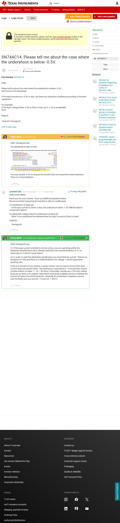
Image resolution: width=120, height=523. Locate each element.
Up (11, 184)
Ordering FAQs (10, 515)
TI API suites (9, 499)
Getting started (68, 10)
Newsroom (9, 456)
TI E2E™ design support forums (78, 450)
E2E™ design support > (12, 10)
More (33, 18)
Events (7, 466)
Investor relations (12, 472)
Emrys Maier (16, 137)
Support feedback (117, 492)
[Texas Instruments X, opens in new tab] (87, 500)
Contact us (69, 445)
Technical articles (41, 10)
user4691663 (13, 70)
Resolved (97, 30)
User (117, 3)
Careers (7, 450)
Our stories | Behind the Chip (17, 461)
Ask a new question (106, 16)
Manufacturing (11, 477)
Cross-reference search (74, 456)
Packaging (69, 466)
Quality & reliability (72, 472)
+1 (86, 238)
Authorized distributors (14, 520)
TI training (55, 10)
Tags (105, 64)
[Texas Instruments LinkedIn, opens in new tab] (66, 510)
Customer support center (75, 461)
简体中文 (81, 10)
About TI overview (12, 445)
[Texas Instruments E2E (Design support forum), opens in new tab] (76, 510)
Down (18, 184)
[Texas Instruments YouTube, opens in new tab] (87, 510)
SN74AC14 (101, 58)
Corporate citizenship (13, 482)
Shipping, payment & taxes (16, 510)
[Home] (21, 3)
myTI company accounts (15, 504)
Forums (27, 10)
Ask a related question (80, 16)
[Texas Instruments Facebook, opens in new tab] (76, 500)
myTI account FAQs (73, 477)
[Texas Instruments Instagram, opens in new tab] (66, 500)
